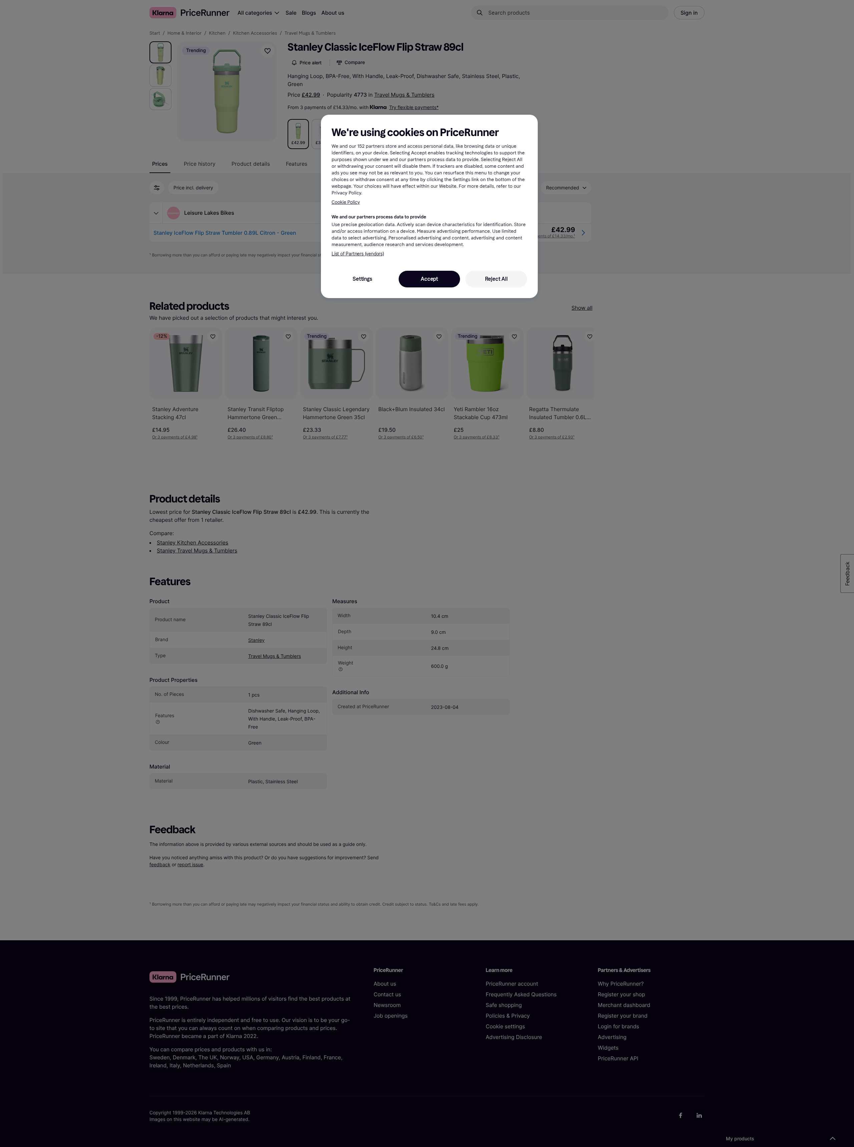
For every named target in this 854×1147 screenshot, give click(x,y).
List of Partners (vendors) (358, 254)
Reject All (496, 279)
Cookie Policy (346, 202)
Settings (362, 279)
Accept (429, 279)
